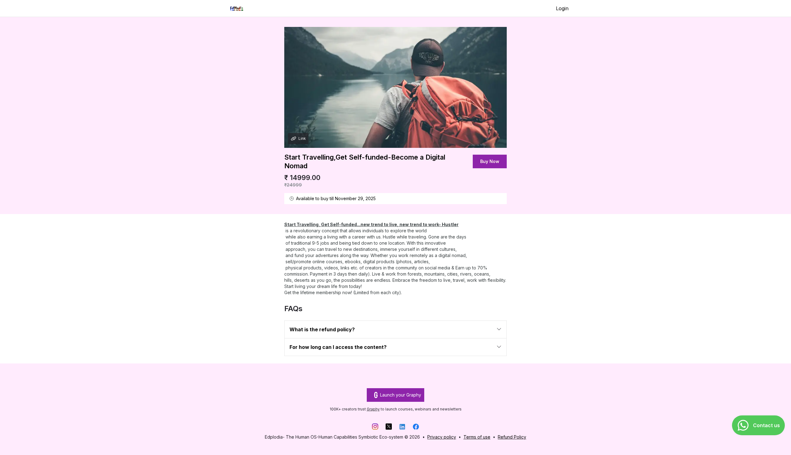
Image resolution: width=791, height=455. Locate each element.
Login (562, 8)
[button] (395, 329)
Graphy (373, 409)
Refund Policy (512, 437)
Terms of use (476, 437)
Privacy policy (441, 437)
